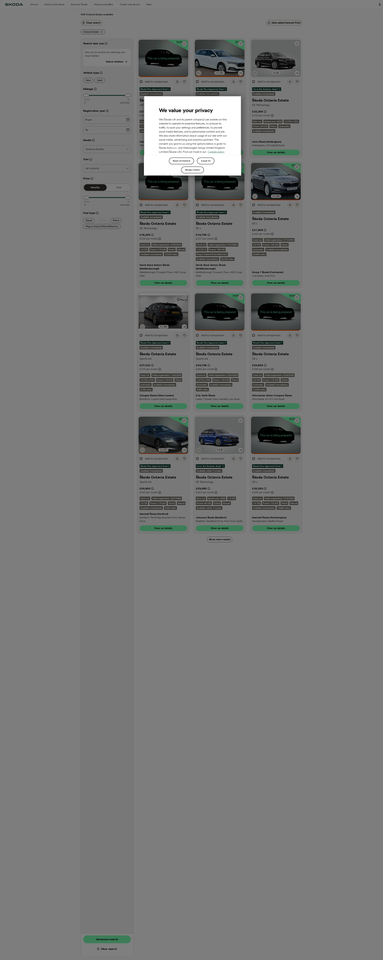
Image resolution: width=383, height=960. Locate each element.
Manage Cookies (192, 170)
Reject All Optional (181, 161)
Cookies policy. (216, 151)
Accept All (206, 161)
